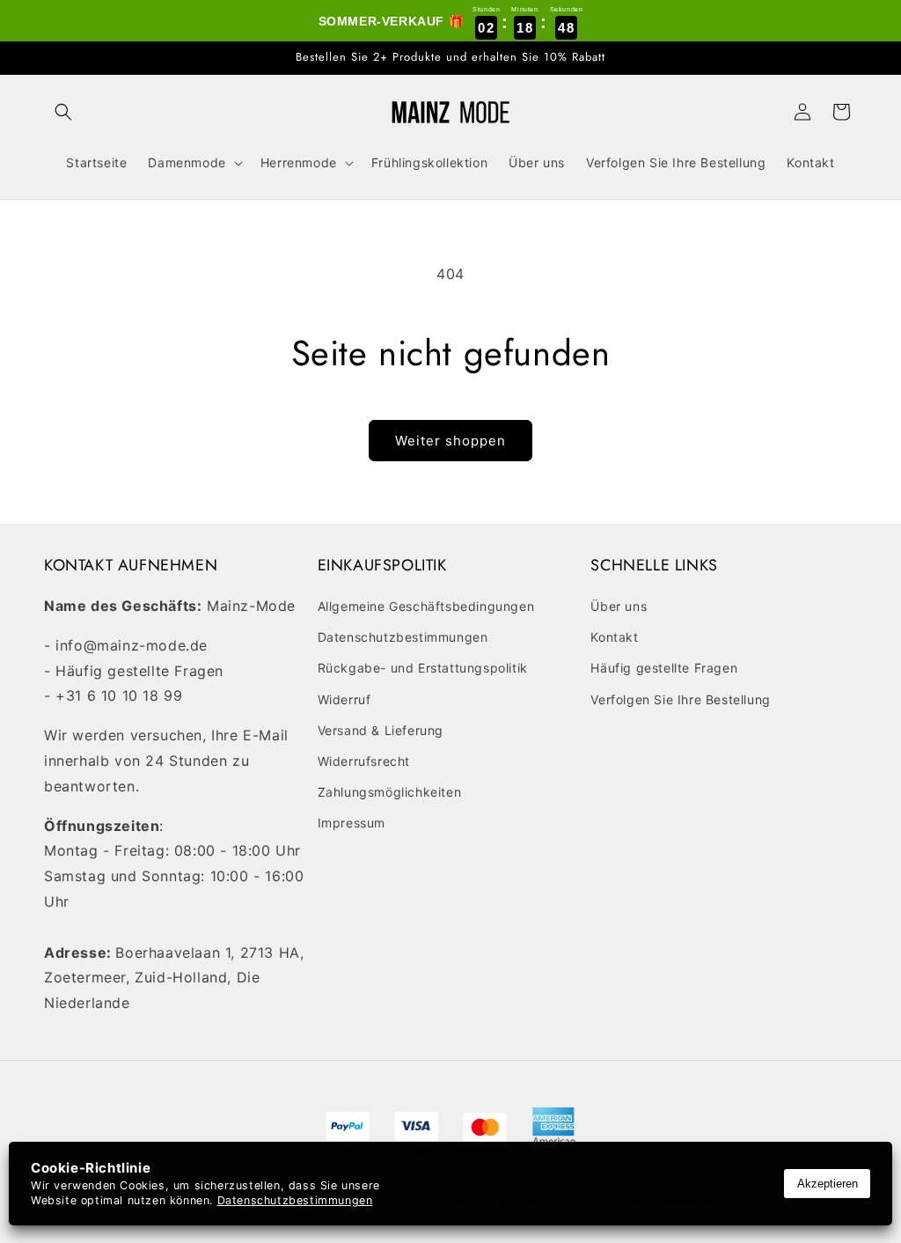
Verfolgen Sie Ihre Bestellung (680, 699)
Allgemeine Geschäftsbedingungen (426, 606)
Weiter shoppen (450, 440)
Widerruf (344, 699)
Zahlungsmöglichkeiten (390, 791)
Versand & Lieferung (380, 730)
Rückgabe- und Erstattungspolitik (423, 667)
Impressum (351, 822)
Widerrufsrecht (364, 761)
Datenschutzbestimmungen (403, 636)
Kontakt (614, 636)
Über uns (618, 606)
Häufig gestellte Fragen (663, 667)
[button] (63, 111)
